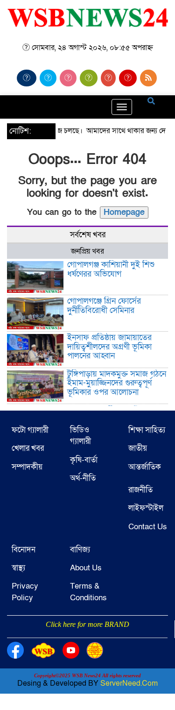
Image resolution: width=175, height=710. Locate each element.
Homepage (124, 212)
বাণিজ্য (80, 549)
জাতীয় (137, 448)
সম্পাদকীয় (27, 467)
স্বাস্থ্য (18, 567)
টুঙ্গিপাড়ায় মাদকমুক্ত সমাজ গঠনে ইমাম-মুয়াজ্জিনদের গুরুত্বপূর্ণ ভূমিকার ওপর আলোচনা (116, 383)
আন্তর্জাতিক (144, 467)
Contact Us (147, 526)
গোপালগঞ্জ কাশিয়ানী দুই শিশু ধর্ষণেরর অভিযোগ (110, 269)
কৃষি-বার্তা (84, 459)
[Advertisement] (87, 636)
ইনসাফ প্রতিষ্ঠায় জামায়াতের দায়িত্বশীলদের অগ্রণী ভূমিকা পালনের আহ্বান (109, 347)
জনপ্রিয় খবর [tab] (87, 251)
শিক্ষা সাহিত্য (146, 430)
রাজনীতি (140, 489)
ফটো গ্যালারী (30, 430)
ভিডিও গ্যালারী (80, 436)
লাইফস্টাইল (145, 508)
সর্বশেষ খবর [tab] (87, 234)
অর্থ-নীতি (83, 478)
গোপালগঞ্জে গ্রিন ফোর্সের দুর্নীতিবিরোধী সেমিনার (104, 306)
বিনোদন (23, 549)
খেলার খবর (28, 448)
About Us (86, 567)
